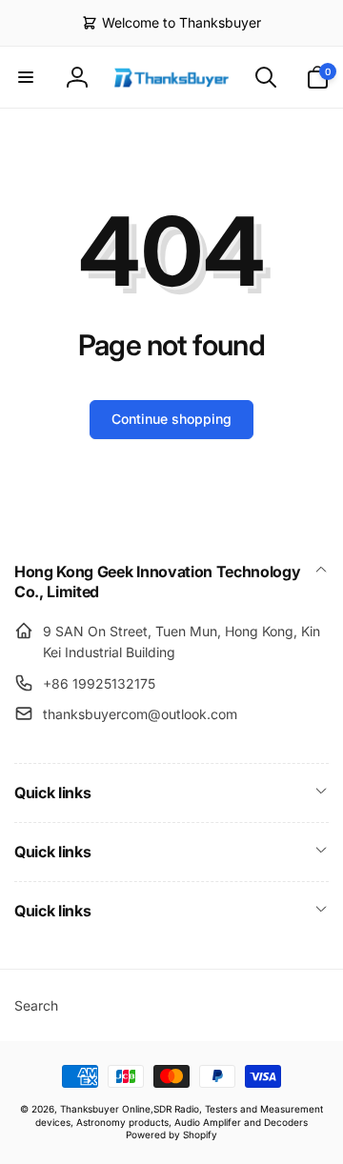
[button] (26, 77)
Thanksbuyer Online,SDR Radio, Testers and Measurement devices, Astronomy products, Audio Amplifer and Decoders (179, 1115)
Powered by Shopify (171, 1134)
